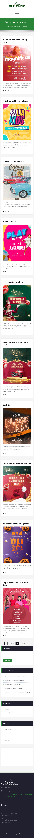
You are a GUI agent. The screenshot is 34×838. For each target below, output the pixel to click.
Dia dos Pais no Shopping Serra (13, 684)
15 (25, 643)
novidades (8, 713)
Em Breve (7, 709)
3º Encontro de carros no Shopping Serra (15, 676)
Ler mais (5, 90)
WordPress (16, 833)
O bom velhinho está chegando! (17, 463)
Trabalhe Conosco (10, 733)
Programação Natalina (13, 282)
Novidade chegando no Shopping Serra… (15, 688)
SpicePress (27, 833)
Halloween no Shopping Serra (16, 523)
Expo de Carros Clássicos (13, 161)
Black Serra (8, 405)
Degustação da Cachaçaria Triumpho (14, 680)
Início (7, 26)
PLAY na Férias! (9, 222)
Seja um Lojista (9, 737)
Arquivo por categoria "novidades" (19, 26)
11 (20, 643)
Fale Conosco (8, 729)
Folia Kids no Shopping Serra (15, 101)
